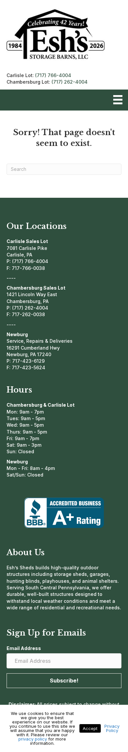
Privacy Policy (111, 728)
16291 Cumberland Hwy (33, 348)
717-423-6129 (28, 361)
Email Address (24, 648)
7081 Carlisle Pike (27, 248)
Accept (90, 728)
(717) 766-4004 (53, 75)
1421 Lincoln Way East (32, 294)
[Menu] (118, 100)
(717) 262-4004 (70, 82)
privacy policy (32, 739)
